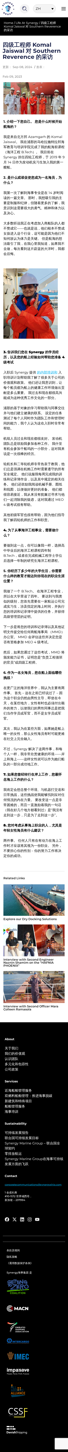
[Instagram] (29, 1219)
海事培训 (11, 1112)
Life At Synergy (27, 23)
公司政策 (11, 1069)
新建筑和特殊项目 (18, 1101)
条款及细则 (13, 1250)
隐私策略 (12, 1256)
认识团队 (11, 1059)
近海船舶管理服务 (18, 1090)
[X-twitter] (14, 1219)
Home (8, 23)
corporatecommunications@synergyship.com (33, 1184)
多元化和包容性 (17, 1064)
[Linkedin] (22, 1219)
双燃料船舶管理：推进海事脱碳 (28, 1096)
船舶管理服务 (15, 1106)
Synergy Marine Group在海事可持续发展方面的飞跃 (34, 1161)
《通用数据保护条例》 (20, 1263)
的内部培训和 (47, 372)
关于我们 (11, 1048)
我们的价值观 (15, 1053)
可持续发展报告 (17, 1133)
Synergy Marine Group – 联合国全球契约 (32, 1145)
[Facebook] (7, 1219)
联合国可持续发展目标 (22, 1138)
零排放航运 (13, 1154)
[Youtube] (37, 1219)
